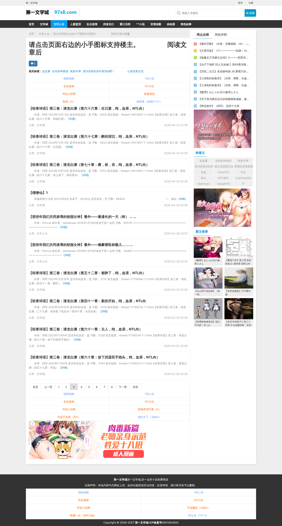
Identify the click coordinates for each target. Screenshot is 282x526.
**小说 (140, 24)
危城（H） (69, 101)
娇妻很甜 (149, 93)
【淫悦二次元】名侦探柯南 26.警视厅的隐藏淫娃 (224, 71)
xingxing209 (243, 177)
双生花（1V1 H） (198, 515)
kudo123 (223, 172)
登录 (240, 2)
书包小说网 (69, 93)
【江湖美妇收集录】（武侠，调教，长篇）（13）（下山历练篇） (224, 85)
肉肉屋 (171, 24)
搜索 (252, 13)
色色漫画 (68, 86)
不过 (243, 172)
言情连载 (155, 24)
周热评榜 (221, 34)
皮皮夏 (46, 71)
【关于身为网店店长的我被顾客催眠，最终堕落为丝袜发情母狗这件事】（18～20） (224, 99)
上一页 (48, 387)
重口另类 (125, 24)
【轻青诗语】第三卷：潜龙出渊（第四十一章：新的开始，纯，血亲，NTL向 (87, 301)
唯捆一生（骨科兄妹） (83, 515)
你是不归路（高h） (68, 416)
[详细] (72, 118)
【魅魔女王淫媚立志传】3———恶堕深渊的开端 (224, 57)
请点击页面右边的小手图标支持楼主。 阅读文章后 (89, 33)
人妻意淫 (75, 24)
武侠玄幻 (108, 24)
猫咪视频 (68, 78)
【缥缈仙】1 (38, 193)
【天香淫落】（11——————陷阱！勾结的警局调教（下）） (224, 50)
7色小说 (149, 78)
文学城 (44, 24)
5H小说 (149, 86)
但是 (203, 172)
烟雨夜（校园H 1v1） (149, 101)
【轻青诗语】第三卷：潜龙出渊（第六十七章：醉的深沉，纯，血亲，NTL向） (89, 136)
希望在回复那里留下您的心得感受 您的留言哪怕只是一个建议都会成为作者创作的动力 (243, 166)
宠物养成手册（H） (149, 409)
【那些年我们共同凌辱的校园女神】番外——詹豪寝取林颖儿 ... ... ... (81, 245)
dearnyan (203, 183)
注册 (251, 2)
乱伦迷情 (92, 24)
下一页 (123, 387)
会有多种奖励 (60, 71)
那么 (203, 177)
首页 (31, 24)
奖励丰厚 (75, 71)
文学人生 (59, 24)
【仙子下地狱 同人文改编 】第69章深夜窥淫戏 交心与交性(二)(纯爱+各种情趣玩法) (224, 64)
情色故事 (186, 24)
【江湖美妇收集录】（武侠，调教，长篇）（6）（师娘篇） (224, 78)
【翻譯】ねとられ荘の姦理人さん (218, 92)
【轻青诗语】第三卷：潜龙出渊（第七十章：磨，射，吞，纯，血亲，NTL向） (89, 165)
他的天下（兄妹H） (149, 416)
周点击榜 (203, 34)
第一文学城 (120, 479)
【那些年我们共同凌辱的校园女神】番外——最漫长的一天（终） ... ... (82, 217)
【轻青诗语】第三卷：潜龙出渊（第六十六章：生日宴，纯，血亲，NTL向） (87, 108)
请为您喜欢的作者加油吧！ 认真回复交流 (113, 71)
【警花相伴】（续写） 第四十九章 (218, 106)
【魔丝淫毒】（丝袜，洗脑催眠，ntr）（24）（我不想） (224, 43)
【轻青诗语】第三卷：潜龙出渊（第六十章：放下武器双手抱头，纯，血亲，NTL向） (94, 357)
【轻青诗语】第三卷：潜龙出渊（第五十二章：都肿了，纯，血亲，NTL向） (87, 273)
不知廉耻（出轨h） (198, 507)
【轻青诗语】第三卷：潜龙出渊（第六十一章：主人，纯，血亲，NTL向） (86, 329)
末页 (135, 387)
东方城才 (223, 177)
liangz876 (223, 183)
